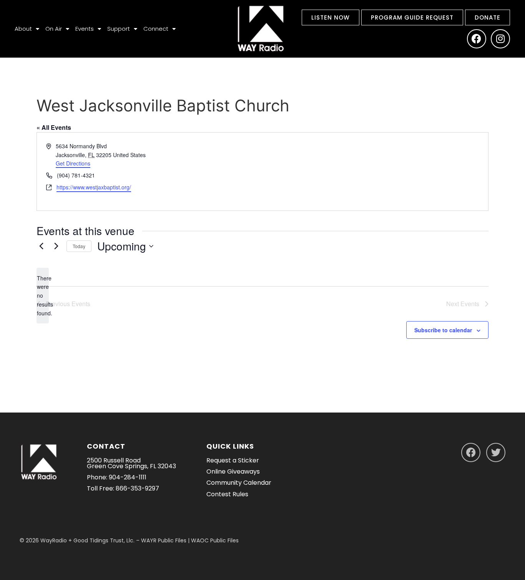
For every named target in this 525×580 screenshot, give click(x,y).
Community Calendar (238, 482)
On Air (53, 29)
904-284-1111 (127, 477)
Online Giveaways (233, 471)
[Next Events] (56, 246)
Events (84, 29)
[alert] (43, 295)
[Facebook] (476, 38)
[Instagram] (500, 38)
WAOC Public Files (215, 540)
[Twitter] (495, 452)
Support (118, 29)
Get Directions (73, 163)
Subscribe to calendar (443, 330)
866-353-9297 (137, 488)
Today (79, 246)
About (23, 29)
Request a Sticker (232, 460)
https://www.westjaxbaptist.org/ (93, 187)
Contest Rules (227, 494)
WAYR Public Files (163, 540)
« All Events (54, 127)
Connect (155, 29)
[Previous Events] (41, 246)
